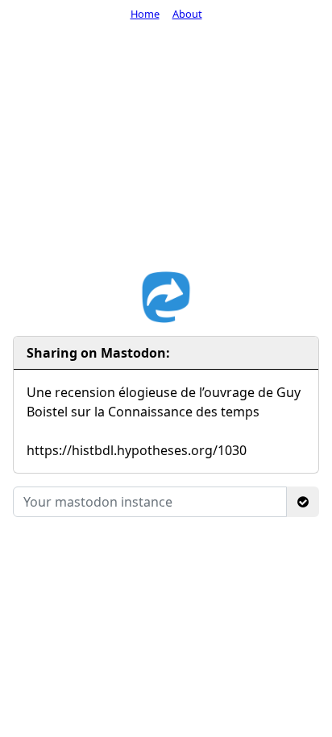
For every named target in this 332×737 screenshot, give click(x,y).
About (187, 13)
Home (145, 13)
